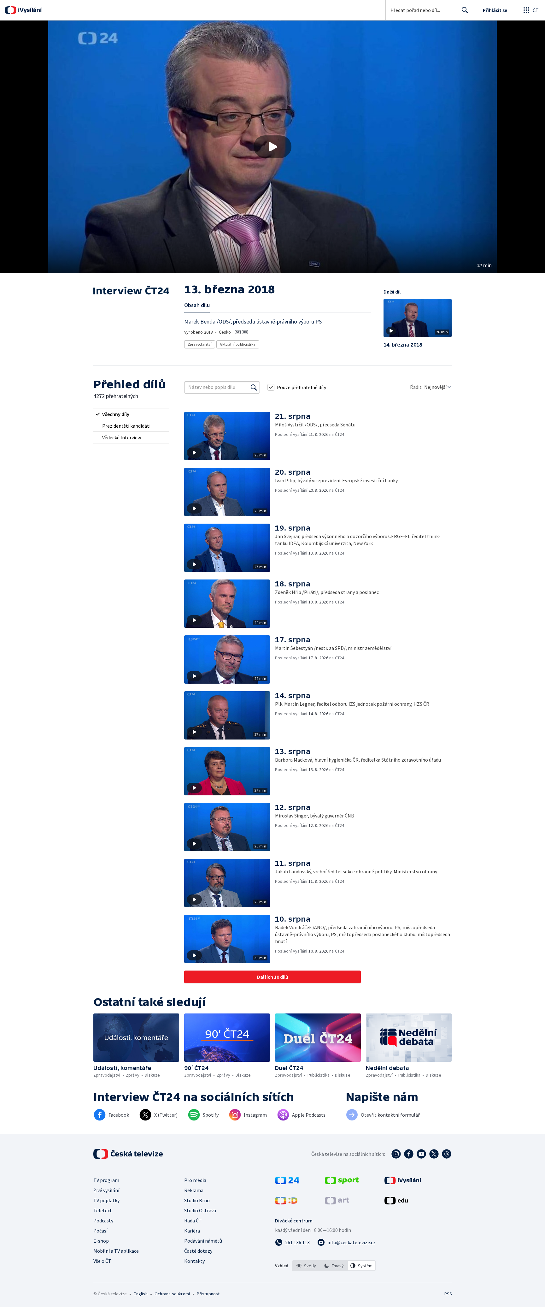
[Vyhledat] (254, 387)
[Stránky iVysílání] (402, 1182)
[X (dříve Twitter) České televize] (434, 1154)
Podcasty (103, 1220)
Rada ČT (193, 1220)
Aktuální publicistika (237, 344)
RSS (448, 1294)
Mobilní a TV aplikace (116, 1251)
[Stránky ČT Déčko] (286, 1202)
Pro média (195, 1180)
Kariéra (192, 1230)
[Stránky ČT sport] (342, 1182)
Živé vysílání (106, 1190)
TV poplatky (106, 1200)
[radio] (131, 414)
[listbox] (334, 1265)
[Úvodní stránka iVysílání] (29, 10)
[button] (272, 147)
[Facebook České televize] (409, 1154)
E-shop (101, 1241)
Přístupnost (208, 1294)
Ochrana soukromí (172, 1294)
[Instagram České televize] (396, 1154)
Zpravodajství (200, 344)
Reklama (193, 1190)
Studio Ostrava (200, 1210)
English (140, 1294)
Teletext (102, 1210)
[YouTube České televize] (421, 1154)
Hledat (465, 10)
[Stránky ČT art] (337, 1202)
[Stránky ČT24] (287, 1182)
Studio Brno (197, 1200)
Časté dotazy (198, 1251)
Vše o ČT (102, 1261)
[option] (306, 1265)
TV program (106, 1180)
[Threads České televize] (447, 1154)
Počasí (100, 1230)
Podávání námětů (203, 1241)
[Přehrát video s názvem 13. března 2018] (272, 146)
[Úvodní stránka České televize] (128, 1154)
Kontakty (194, 1261)
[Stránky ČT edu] (396, 1202)
